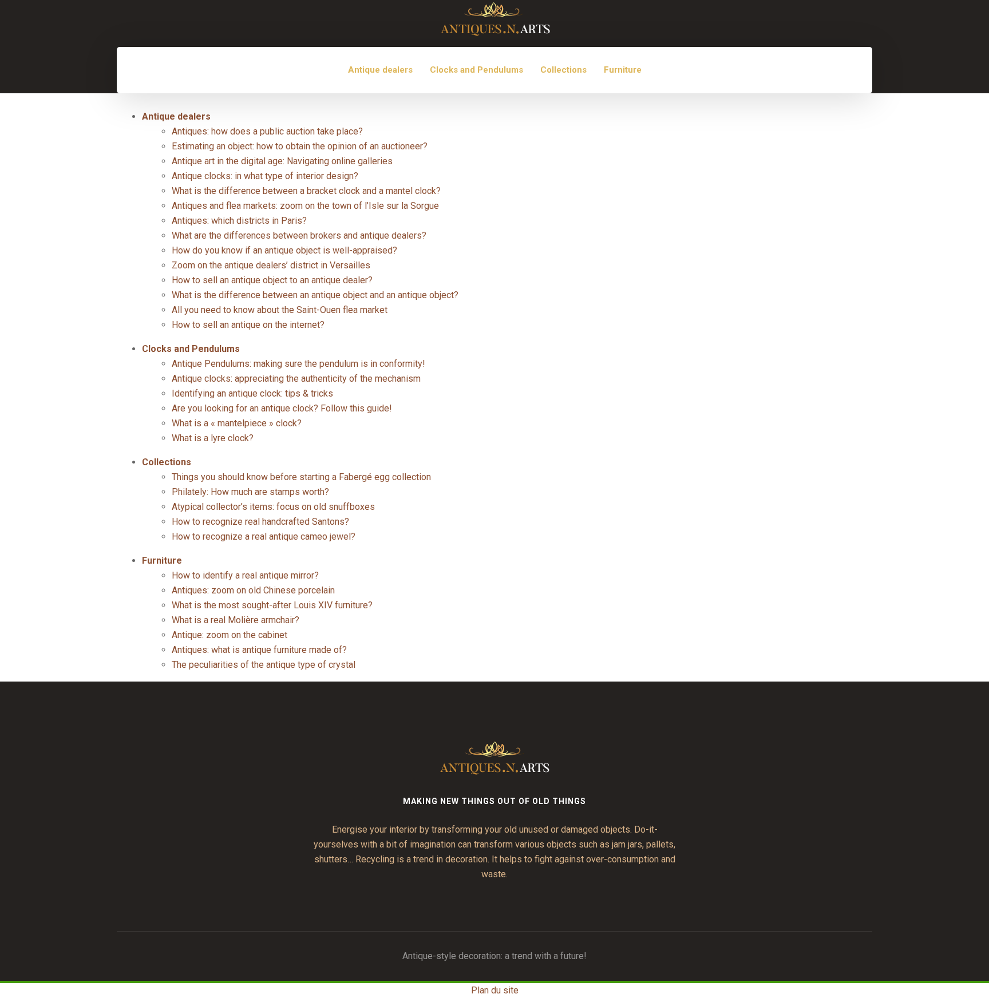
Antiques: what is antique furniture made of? (259, 649)
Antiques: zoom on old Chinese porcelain (253, 590)
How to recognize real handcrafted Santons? (260, 521)
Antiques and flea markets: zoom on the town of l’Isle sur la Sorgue (305, 205)
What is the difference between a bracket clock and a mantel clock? (306, 190)
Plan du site (495, 990)
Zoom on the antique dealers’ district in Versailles (271, 265)
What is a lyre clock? (213, 438)
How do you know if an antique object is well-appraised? (284, 250)
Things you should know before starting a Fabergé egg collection (301, 477)
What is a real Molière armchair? (235, 620)
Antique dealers (380, 70)
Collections (563, 70)
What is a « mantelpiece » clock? (237, 423)
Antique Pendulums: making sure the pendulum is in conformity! (298, 363)
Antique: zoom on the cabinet (229, 634)
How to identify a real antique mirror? (245, 575)
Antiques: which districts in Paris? (239, 220)
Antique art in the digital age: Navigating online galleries (282, 161)
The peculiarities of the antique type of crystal (263, 664)
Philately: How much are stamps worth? (250, 491)
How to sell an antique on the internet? (248, 324)
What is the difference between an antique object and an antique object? (315, 295)
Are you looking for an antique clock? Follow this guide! (282, 408)
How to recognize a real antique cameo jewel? (263, 536)
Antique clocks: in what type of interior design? (265, 176)
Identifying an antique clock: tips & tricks (252, 393)
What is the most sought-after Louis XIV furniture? (272, 605)
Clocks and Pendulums (476, 70)
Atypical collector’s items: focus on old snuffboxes (273, 506)
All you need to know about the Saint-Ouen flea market (279, 309)
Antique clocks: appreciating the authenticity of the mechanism (296, 378)
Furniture (623, 70)
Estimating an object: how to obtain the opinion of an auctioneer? (300, 146)
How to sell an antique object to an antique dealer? (272, 280)
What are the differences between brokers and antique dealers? (299, 235)
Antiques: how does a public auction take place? (267, 131)
